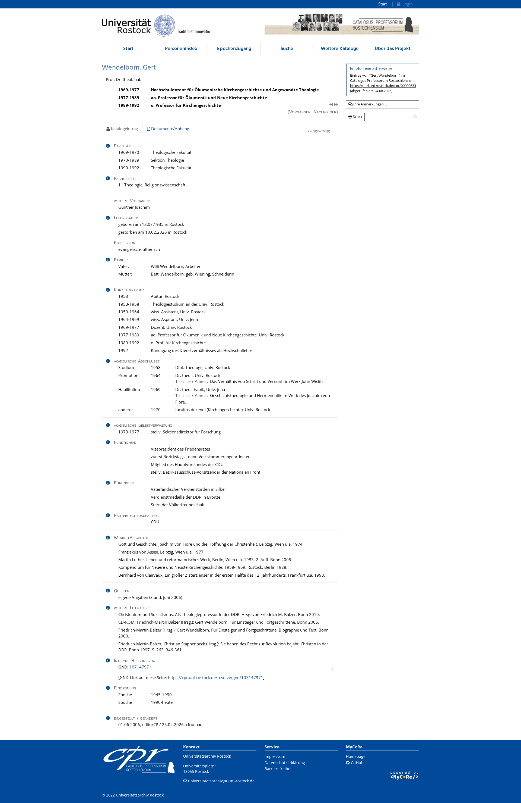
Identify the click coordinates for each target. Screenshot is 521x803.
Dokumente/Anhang (169, 128)
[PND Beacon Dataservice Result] (332, 669)
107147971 (140, 667)
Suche (287, 49)
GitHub (357, 762)
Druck (357, 116)
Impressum (275, 756)
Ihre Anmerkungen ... (369, 104)
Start (382, 4)
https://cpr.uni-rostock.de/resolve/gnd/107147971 (215, 677)
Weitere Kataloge (340, 49)
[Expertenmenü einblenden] (415, 116)
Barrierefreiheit (279, 768)
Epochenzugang (234, 49)
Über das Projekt (393, 49)
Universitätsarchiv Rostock (207, 756)
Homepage (356, 756)
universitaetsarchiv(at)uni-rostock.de (221, 780)
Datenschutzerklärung (285, 762)
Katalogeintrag (124, 128)
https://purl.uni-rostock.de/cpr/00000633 (383, 85)
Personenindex (181, 49)
